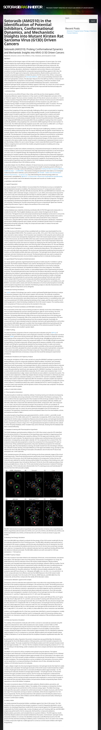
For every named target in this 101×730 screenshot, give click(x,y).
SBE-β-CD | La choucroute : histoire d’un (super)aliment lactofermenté (41, 176)
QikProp (53, 332)
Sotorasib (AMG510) (31, 77)
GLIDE (8, 292)
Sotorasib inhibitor (22, 7)
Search (67, 18)
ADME (12, 336)
